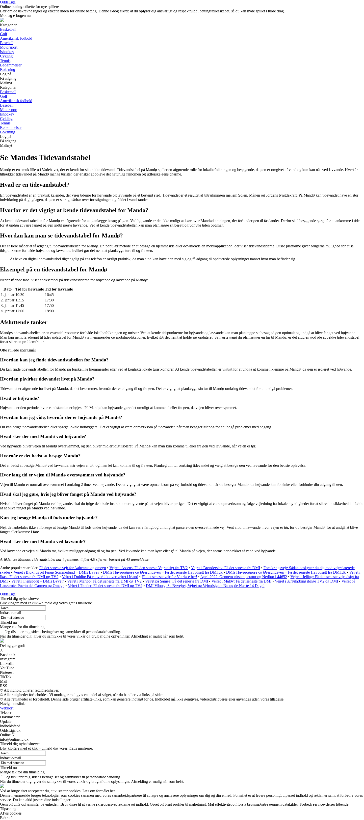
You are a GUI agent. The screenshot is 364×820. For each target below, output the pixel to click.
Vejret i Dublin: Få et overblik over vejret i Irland (100, 577)
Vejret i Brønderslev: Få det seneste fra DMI (225, 568)
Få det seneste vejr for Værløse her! (169, 577)
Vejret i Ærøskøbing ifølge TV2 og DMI (306, 581)
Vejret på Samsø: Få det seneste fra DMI (176, 581)
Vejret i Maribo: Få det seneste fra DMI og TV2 (104, 581)
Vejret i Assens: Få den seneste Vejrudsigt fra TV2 (148, 568)
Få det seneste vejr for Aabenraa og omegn (72, 568)
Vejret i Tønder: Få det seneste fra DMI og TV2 (105, 586)
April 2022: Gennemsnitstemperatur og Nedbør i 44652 (243, 577)
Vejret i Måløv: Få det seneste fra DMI (241, 581)
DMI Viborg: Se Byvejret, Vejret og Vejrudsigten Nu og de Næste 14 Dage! (205, 586)
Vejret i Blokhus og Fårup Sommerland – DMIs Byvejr (57, 572)
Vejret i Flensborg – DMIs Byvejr (37, 581)
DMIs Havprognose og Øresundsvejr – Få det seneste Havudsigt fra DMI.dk (163, 572)
